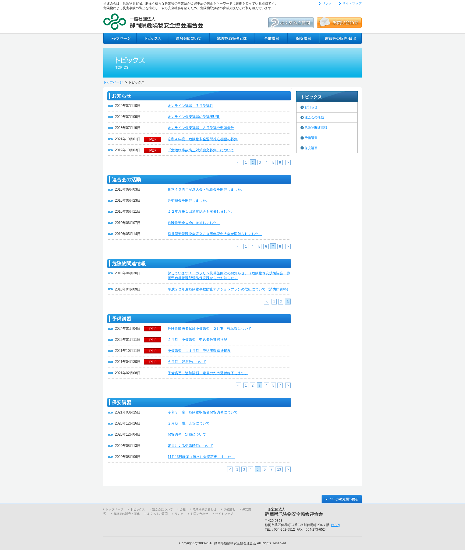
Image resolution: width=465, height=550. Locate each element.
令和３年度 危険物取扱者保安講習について (203, 412)
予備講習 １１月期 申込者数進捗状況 (199, 351)
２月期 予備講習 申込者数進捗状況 (197, 340)
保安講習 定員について (187, 434)
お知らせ (311, 107)
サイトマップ (352, 3)
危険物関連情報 (316, 127)
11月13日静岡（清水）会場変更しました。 (201, 457)
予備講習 (311, 138)
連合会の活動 (314, 117)
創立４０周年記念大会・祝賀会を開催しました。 (206, 189)
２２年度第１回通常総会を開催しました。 (201, 211)
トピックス (137, 509)
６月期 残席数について (187, 362)
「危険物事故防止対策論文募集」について (201, 150)
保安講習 (311, 148)
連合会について (162, 509)
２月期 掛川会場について (189, 423)
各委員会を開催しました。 (189, 200)
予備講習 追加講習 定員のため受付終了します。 (208, 373)
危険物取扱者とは (204, 509)
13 (279, 469)
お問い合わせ (199, 513)
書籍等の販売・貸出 (126, 513)
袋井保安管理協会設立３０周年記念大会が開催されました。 (215, 234)
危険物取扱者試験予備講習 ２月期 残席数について (210, 329)
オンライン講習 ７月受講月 (190, 106)
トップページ (113, 82)
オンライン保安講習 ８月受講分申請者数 (201, 128)
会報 (183, 509)
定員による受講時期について (190, 446)
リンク (327, 3)
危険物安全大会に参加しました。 (194, 223)
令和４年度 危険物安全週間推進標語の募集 (203, 139)
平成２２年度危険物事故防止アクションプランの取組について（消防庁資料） (229, 289)
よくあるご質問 (157, 513)
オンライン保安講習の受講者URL (194, 117)
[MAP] (335, 525)
